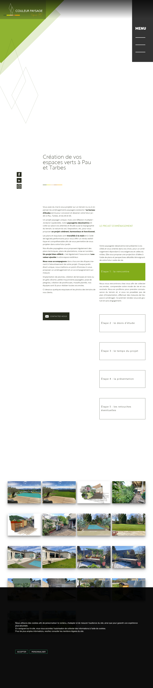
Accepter (21, 652)
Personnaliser (39, 652)
